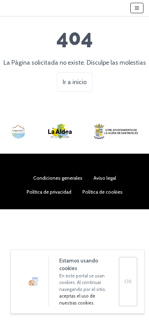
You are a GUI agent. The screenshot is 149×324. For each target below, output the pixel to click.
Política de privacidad (49, 192)
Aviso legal (105, 178)
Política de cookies (102, 192)
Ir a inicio (75, 82)
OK (128, 281)
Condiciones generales (57, 178)
